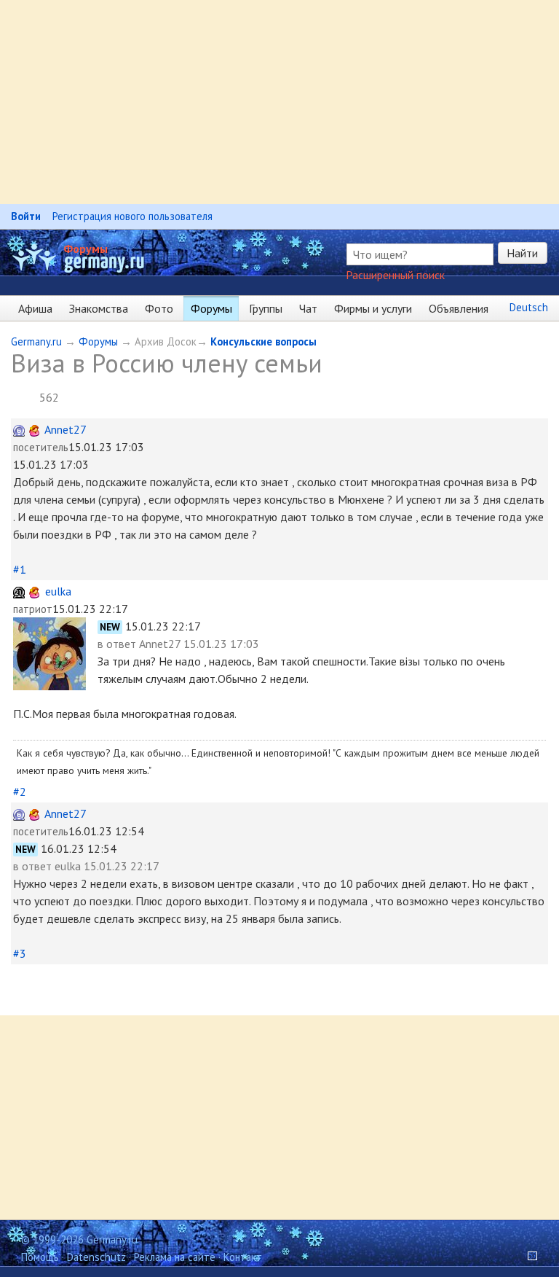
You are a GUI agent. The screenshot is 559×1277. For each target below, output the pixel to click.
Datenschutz (96, 1257)
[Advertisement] (279, 102)
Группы (265, 308)
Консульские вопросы (263, 341)
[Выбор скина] (527, 1257)
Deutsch (529, 307)
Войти (26, 216)
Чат (308, 308)
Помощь (40, 1257)
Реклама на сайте (174, 1257)
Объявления (458, 308)
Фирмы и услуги (373, 308)
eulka (58, 591)
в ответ (118, 643)
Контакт (242, 1257)
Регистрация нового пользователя (132, 216)
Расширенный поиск (395, 274)
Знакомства (98, 308)
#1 (19, 569)
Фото (159, 308)
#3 (19, 953)
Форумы (85, 248)
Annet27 (65, 429)
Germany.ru (36, 341)
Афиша (35, 308)
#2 (19, 791)
